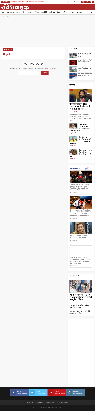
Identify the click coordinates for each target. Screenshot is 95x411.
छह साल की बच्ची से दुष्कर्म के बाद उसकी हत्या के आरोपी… (84, 55)
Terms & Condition (62, 402)
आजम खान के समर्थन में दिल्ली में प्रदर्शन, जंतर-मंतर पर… (84, 68)
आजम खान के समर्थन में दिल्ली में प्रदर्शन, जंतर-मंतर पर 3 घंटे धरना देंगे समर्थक (27, 2)
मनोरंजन (52, 12)
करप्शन (30, 12)
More (79, 12)
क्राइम (18, 12)
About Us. (30, 402)
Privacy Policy (50, 402)
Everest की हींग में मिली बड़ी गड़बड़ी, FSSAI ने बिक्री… (85, 61)
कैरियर (72, 12)
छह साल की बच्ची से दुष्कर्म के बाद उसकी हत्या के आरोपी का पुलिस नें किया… (80, 297)
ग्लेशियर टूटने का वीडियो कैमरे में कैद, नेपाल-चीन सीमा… (85, 75)
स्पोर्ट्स (65, 12)
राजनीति (44, 12)
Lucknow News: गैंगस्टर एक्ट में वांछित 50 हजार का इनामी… (80, 312)
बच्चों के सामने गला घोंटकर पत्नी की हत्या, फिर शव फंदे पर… (79, 306)
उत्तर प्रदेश (9, 12)
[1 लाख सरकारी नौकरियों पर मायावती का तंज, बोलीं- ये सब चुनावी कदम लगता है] (73, 126)
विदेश (37, 12)
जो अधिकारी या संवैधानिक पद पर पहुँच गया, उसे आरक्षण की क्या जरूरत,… (80, 140)
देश (24, 12)
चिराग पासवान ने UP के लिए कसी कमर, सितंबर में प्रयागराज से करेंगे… (80, 153)
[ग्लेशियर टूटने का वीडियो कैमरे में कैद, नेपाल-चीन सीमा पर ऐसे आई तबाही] (73, 76)
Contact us (39, 402)
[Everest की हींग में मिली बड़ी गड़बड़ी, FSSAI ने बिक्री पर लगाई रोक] (73, 62)
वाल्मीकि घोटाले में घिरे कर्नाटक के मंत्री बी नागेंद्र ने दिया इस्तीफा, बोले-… (79, 107)
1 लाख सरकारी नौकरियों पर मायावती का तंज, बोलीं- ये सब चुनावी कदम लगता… (80, 127)
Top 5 (71, 90)
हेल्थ (58, 12)
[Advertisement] (47, 33)
